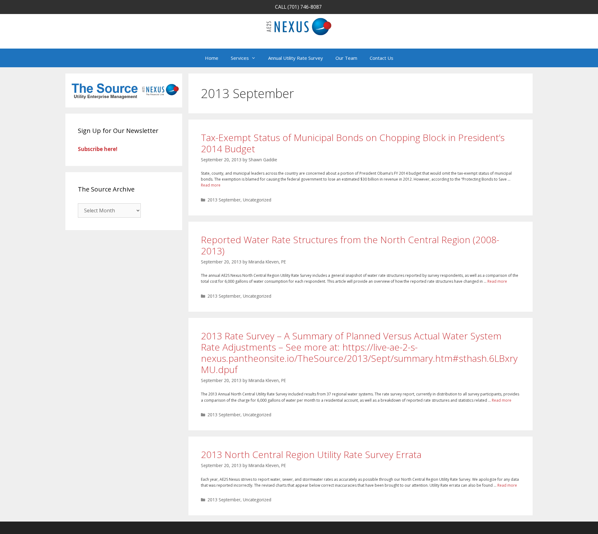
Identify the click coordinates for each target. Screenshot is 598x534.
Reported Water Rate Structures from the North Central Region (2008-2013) (350, 245)
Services (240, 58)
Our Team (346, 58)
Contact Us (381, 58)
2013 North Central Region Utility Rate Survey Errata (311, 454)
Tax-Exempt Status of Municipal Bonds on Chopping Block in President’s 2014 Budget (353, 143)
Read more (211, 185)
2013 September (223, 200)
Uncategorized (257, 200)
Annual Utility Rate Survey (295, 58)
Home (211, 58)
